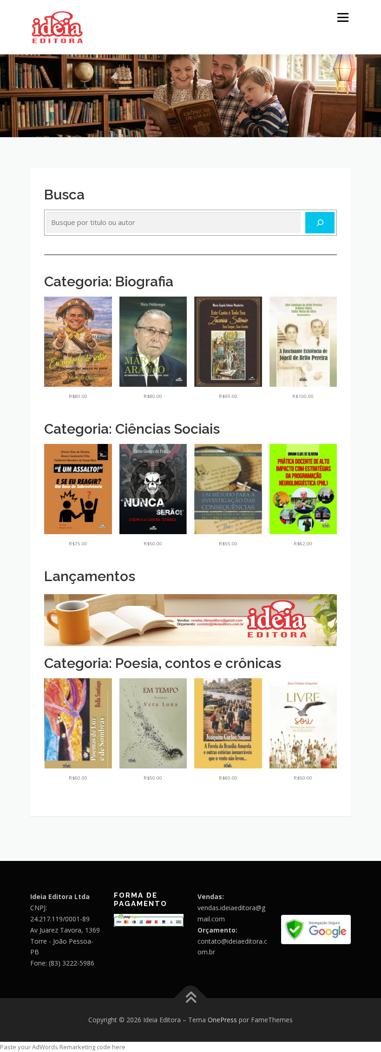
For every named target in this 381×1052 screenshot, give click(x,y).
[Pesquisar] (320, 222)
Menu (343, 17)
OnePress (222, 1019)
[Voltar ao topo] (190, 997)
